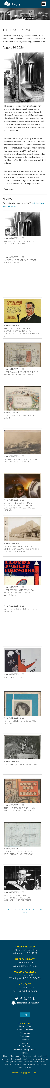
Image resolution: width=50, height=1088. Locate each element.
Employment (25, 1036)
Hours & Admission (25, 1029)
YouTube (25, 998)
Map (25, 1014)
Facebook (21, 998)
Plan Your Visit (25, 1026)
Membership (25, 1033)
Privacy (25, 1053)
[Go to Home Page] (12, 3)
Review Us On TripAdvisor (25, 1049)
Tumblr (33, 998)
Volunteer (25, 1039)
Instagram (29, 998)
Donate (25, 1043)
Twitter (16, 998)
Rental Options (25, 1046)
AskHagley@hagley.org (25, 991)
